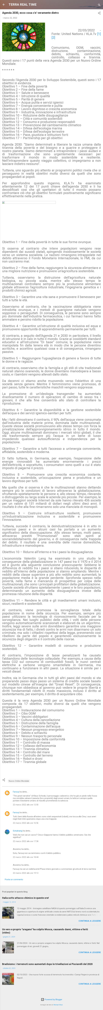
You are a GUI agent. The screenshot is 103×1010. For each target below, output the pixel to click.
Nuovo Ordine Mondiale (19, 781)
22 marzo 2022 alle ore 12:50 (25, 804)
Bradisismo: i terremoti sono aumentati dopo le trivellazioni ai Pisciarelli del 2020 (47, 964)
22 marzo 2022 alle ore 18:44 (25, 857)
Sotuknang (17, 831)
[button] (99, 13)
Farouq (16, 792)
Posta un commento (14, 879)
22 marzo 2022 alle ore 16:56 (25, 823)
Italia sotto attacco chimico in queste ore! (25, 897)
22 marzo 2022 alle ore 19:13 (25, 873)
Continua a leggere (90, 921)
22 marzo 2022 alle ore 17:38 (25, 841)
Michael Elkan (58, 1005)
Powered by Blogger (53, 999)
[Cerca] (99, 5)
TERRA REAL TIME (22, 4)
